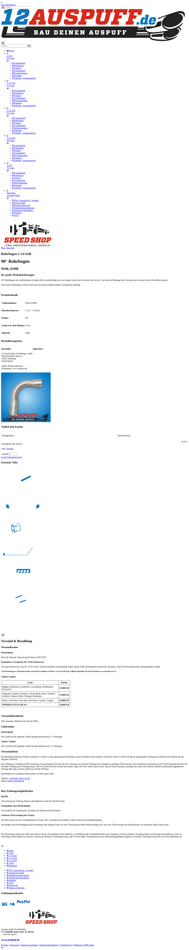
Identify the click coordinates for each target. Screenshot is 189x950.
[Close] (3, 635)
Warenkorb (13, 885)
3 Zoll (10, 863)
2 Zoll (10, 853)
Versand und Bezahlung (18, 878)
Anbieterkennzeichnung (18, 875)
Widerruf (12, 880)
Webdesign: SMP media (83, 945)
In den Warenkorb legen (11, 457)
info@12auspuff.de (15, 781)
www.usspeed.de (10, 939)
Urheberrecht (66, 945)
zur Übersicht (8, 248)
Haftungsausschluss (29, 945)
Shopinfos (12, 866)
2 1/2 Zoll (12, 858)
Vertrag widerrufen (16, 888)
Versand (9, 448)
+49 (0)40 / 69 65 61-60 (19, 778)
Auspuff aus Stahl (16, 873)
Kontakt (4, 945)
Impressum (14, 945)
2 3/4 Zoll (12, 861)
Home (11, 851)
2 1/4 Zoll (12, 856)
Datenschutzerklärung (49, 945)
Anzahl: (5, 454)
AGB (10, 883)
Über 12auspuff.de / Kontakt (20, 870)
